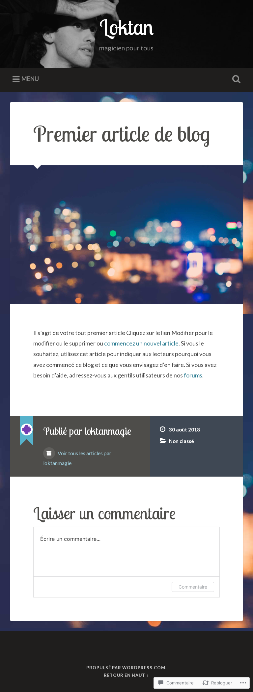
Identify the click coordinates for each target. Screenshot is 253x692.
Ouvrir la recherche (235, 79)
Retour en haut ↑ (126, 675)
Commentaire (193, 587)
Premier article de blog (121, 133)
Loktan (126, 27)
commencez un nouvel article (141, 343)
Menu (30, 78)
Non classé (181, 441)
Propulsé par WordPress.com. (126, 667)
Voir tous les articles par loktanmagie (77, 458)
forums (193, 375)
